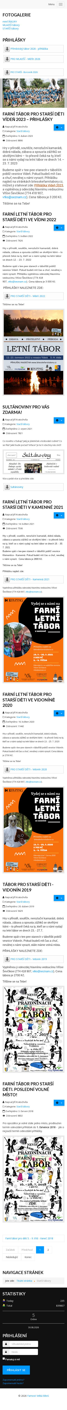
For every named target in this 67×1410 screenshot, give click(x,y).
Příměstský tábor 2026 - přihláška (29, 48)
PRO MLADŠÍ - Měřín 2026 (25, 59)
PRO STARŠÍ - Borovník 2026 (24, 72)
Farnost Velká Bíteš (38, 1395)
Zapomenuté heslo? (13, 1383)
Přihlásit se (16, 1370)
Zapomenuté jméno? (13, 1379)
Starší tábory (23, 131)
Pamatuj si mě (12, 1359)
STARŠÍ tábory (11, 28)
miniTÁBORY (10, 21)
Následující (12, 1257)
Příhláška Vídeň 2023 (48, 185)
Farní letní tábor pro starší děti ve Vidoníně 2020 (29, 700)
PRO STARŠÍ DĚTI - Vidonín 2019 (28, 959)
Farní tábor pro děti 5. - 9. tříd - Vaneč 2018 (29, 1238)
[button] (5, 93)
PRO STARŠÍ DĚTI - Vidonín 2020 (28, 769)
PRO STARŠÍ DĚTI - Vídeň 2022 (27, 296)
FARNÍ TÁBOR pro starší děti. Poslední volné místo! (28, 1089)
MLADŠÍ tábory (11, 25)
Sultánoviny (16, 487)
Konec (28, 1257)
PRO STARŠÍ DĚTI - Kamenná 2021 (29, 579)
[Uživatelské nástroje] (59, 127)
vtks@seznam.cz (14, 197)
